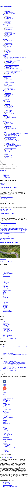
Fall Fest (4, 285)
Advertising (5, 450)
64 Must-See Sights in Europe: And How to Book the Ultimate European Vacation (14, 365)
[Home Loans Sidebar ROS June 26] (8, 223)
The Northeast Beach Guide (11, 66)
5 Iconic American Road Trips (9, 361)
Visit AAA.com (3, 170)
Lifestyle (4, 45)
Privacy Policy (6, 482)
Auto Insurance (8, 40)
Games (6, 54)
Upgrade (7, 80)
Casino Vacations (9, 27)
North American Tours (10, 33)
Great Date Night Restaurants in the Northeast (10, 201)
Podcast (4, 55)
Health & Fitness (9, 47)
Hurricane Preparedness (10, 72)
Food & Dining (8, 46)
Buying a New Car (9, 73)
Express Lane (6, 283)
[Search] (0, 160)
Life (3, 394)
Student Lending (9, 18)
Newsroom (5, 449)
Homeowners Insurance (10, 41)
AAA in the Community (10, 52)
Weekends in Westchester (10, 61)
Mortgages (7, 19)
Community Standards (10, 447)
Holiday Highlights (7, 290)
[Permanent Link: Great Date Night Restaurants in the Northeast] (6, 197)
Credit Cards (8, 21)
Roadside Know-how (10, 13)
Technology (8, 50)
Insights (4, 292)
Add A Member (8, 79)
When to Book (6, 336)
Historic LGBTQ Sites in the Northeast (9, 187)
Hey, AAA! (5, 74)
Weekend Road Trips (9, 67)
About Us (5, 443)
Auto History (8, 11)
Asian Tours (5, 323)
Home (6, 49)
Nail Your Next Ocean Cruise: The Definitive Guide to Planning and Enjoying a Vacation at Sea (14, 368)
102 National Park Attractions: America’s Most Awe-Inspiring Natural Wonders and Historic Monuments (14, 363)
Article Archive (8, 444)
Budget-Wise (8, 23)
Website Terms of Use (7, 485)
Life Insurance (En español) (11, 63)
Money (4, 14)
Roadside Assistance (9, 82)
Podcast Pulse (8, 51)
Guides (4, 56)
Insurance (5, 39)
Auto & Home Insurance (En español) (13, 69)
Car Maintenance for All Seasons (12, 71)
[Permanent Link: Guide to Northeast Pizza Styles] (5, 209)
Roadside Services (7, 409)
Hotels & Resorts (9, 30)
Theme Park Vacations (10, 38)
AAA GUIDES (6, 451)
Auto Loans (8, 17)
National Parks (8, 32)
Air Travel (7, 25)
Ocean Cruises (8, 34)
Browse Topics (8, 445)
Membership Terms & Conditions (10, 486)
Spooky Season (6, 296)
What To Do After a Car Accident (12, 60)
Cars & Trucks (8, 10)
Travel (4, 24)
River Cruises (8, 35)
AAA (4, 281)
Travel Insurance (9, 44)
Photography (5, 294)
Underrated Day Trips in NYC (12, 65)
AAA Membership (7, 76)
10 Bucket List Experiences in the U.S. (9, 236)
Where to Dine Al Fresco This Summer (9, 242)
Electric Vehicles (9, 12)
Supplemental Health (7, 311)
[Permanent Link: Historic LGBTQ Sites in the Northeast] (2, 183)
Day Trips (7, 28)
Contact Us (5, 446)
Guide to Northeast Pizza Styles (7, 213)
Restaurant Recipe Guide (8, 353)
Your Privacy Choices (7, 483)
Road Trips (7, 36)
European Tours (8, 29)
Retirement (7, 22)
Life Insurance (8, 43)
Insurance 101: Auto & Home (11, 68)
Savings (7, 16)
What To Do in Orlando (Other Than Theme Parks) (16, 57)
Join (6, 77)
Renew (6, 78)
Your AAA (5, 441)
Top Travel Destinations (10, 58)
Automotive (5, 8)
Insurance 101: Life (9, 62)
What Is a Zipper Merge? (6, 261)
